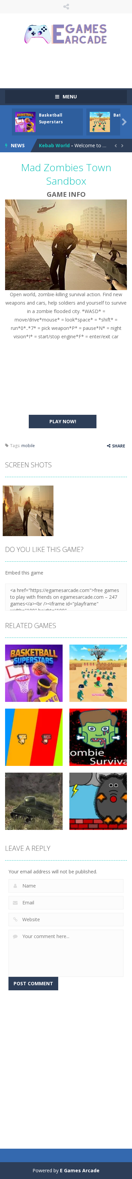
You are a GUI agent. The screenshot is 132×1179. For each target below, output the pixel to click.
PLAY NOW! (62, 421)
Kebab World (54, 145)
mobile (28, 445)
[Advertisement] (68, 65)
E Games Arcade (80, 1170)
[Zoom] (28, 510)
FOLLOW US (66, 6)
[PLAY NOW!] (25, 121)
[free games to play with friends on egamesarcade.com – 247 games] (66, 35)
